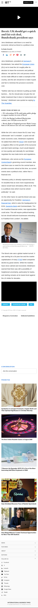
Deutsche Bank (11, 206)
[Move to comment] (24, 55)
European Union (28, 64)
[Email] (21, 55)
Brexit (21, 142)
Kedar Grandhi (7, 49)
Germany (26, 61)
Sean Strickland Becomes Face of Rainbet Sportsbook (18, 504)
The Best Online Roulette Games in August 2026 (16, 439)
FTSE (20, 260)
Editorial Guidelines (28, 316)
